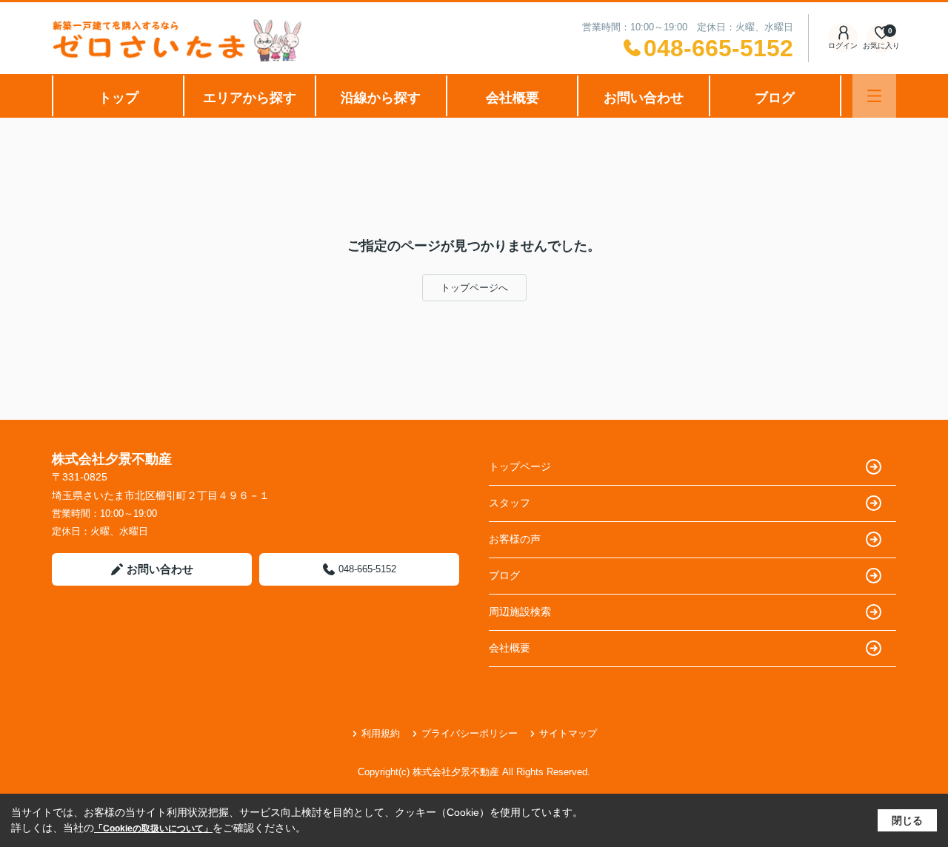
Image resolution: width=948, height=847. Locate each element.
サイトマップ (568, 733)
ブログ (775, 97)
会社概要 (512, 97)
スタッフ (509, 503)
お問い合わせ (644, 97)
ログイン (843, 45)
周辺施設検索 (520, 611)
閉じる (907, 820)
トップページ (520, 466)
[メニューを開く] (874, 95)
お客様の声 (515, 539)
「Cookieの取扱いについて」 (153, 828)
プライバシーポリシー (469, 733)
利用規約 (380, 733)
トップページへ (474, 287)
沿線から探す (381, 97)
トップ (118, 97)
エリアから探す (249, 97)
